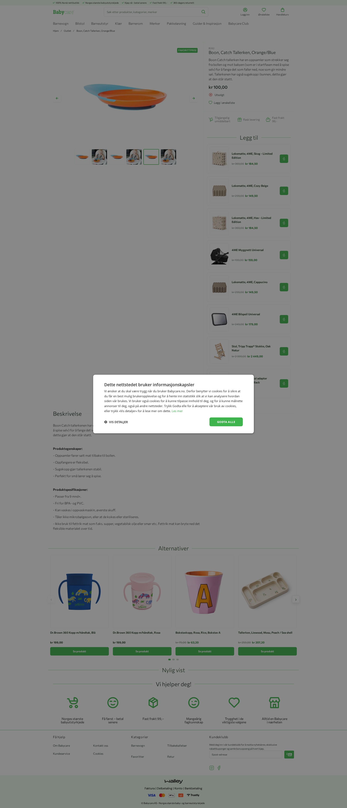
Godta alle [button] (226, 422)
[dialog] (173, 404)
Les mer (177, 411)
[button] (116, 422)
